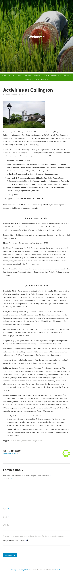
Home (4, 75)
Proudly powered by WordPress (21, 570)
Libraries (28, 75)
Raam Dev (58, 570)
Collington (66, 75)
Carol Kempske (15, 441)
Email (6, 517)
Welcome (36, 37)
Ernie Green (26, 441)
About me (11, 75)
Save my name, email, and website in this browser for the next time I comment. (33, 536)
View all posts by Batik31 (10, 453)
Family (19, 75)
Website (6, 525)
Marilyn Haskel (37, 441)
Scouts (37, 79)
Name (6, 509)
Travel (45, 75)
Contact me (44, 79)
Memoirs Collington (11, 94)
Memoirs (37, 75)
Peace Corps (55, 75)
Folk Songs (28, 79)
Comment (7, 478)
